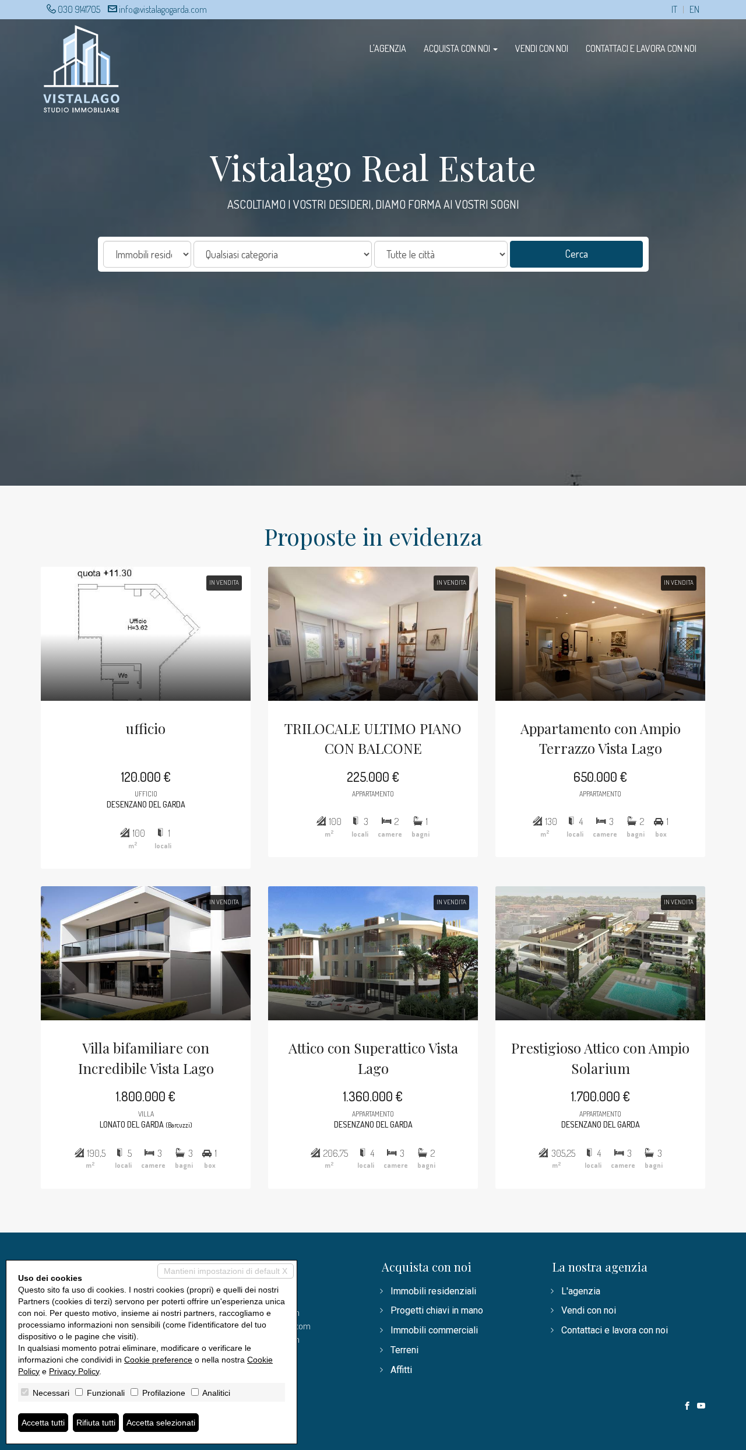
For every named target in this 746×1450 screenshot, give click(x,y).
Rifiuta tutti (95, 1422)
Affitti (401, 1369)
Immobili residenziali (433, 1291)
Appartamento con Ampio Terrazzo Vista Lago (600, 738)
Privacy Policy (74, 1371)
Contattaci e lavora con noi (641, 48)
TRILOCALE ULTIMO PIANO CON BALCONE (373, 738)
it (674, 9)
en (694, 9)
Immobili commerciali (434, 1330)
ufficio (146, 728)
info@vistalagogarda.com (163, 9)
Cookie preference (158, 1359)
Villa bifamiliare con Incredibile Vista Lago (146, 1057)
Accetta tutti (43, 1422)
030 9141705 (79, 9)
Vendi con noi (541, 48)
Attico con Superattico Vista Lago (373, 1057)
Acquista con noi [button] (458, 48)
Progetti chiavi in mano (436, 1310)
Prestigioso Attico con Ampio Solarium (600, 1057)
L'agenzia (388, 48)
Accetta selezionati (160, 1422)
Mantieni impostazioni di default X (225, 1271)
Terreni (404, 1350)
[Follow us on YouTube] (701, 1406)
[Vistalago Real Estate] (81, 67)
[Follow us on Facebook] (687, 1406)
